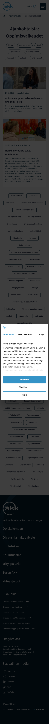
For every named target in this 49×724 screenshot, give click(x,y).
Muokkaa (23, 387)
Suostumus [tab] (8, 334)
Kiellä (24, 395)
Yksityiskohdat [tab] (25, 334)
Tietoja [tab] (41, 334)
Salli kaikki (24, 379)
